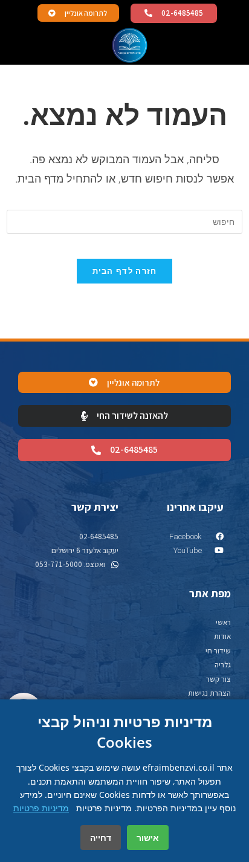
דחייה (100, 837)
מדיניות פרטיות (41, 808)
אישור (148, 837)
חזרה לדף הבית (124, 270)
